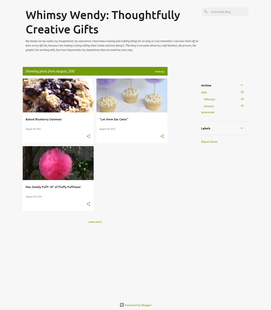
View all (160, 71)
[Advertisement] (182, 134)
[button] (88, 136)
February (209, 99)
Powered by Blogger (138, 305)
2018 (204, 92)
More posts (95, 222)
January (209, 106)
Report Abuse (209, 141)
